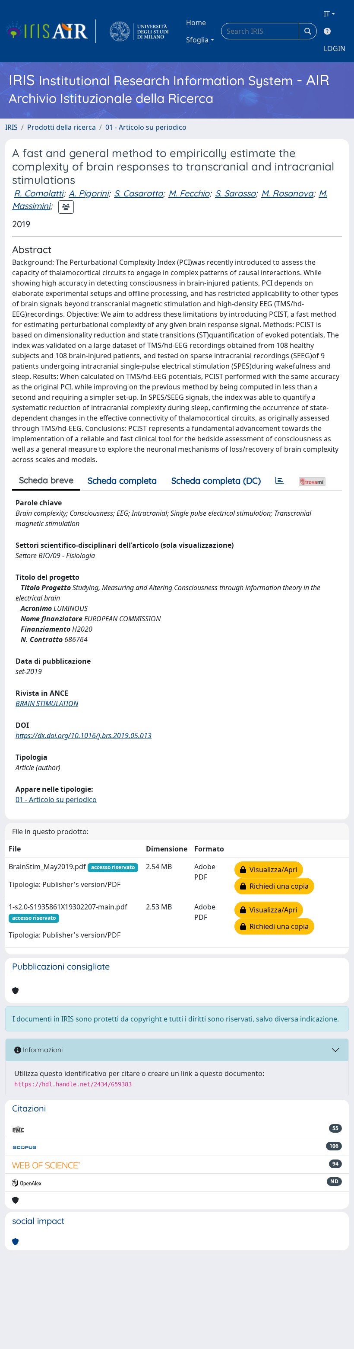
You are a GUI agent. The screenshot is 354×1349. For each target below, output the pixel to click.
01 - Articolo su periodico (145, 127)
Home (196, 22)
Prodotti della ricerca (61, 127)
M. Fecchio (188, 193)
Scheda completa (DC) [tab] (216, 480)
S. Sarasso (235, 193)
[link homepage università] (139, 31)
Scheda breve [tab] (46, 480)
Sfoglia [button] (197, 40)
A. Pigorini (88, 193)
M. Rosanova (287, 193)
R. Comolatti (38, 193)
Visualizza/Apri (271, 869)
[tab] (279, 481)
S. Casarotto (138, 193)
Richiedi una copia (277, 886)
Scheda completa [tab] (122, 480)
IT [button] (327, 14)
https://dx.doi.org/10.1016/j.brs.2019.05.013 (84, 735)
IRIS (11, 127)
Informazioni (42, 1049)
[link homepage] (50, 31)
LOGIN (334, 48)
